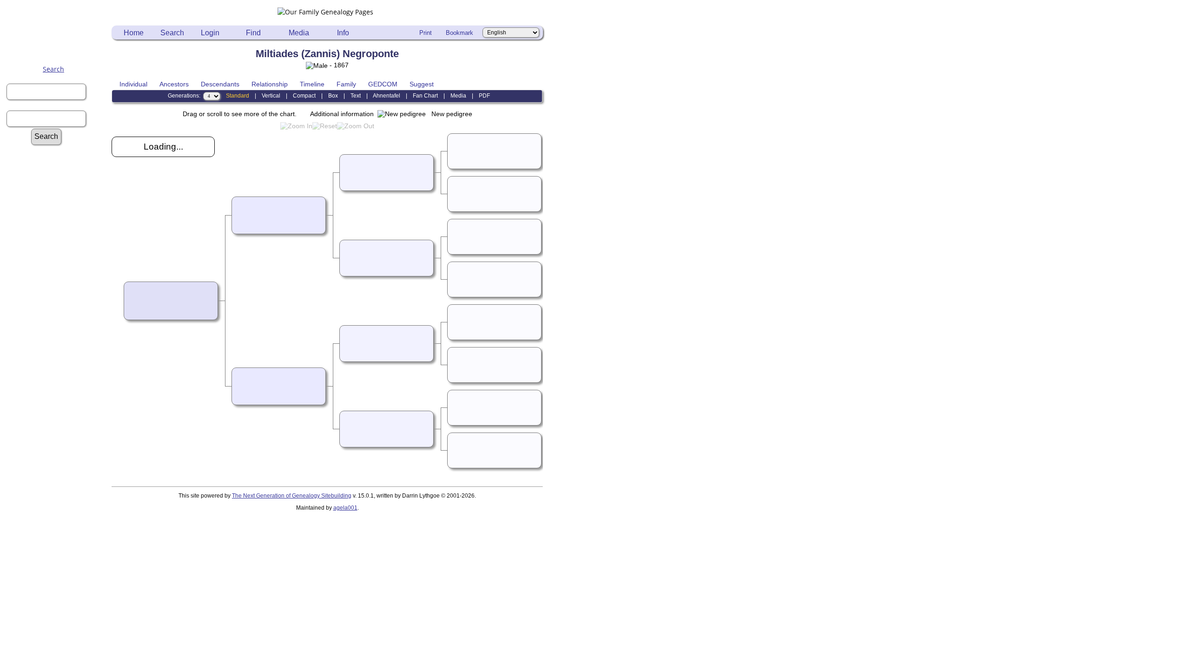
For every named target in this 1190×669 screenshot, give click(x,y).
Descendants (220, 84)
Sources (58, 258)
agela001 (345, 508)
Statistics (58, 266)
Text (355, 95)
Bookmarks (58, 434)
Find (253, 33)
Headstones (58, 381)
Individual (133, 84)
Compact (304, 95)
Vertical (271, 95)
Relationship (269, 84)
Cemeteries (58, 372)
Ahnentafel (386, 95)
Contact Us (58, 452)
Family (346, 84)
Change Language (58, 443)
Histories (58, 222)
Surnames (58, 161)
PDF (484, 95)
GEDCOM (382, 84)
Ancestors (174, 84)
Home (134, 33)
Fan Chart (425, 95)
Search (53, 69)
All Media (58, 302)
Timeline (312, 84)
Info (343, 33)
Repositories (58, 249)
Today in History (58, 275)
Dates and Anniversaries (58, 425)
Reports (58, 240)
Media (299, 33)
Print (425, 32)
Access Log (58, 417)
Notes (58, 231)
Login (210, 33)
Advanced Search (58, 152)
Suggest (422, 84)
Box (333, 95)
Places (58, 390)
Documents (58, 319)
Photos (57, 328)
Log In (58, 178)
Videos (58, 346)
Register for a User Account (57, 187)
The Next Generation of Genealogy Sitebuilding (291, 495)
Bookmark (459, 32)
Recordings (57, 337)
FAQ (58, 214)
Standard (237, 95)
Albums (58, 311)
